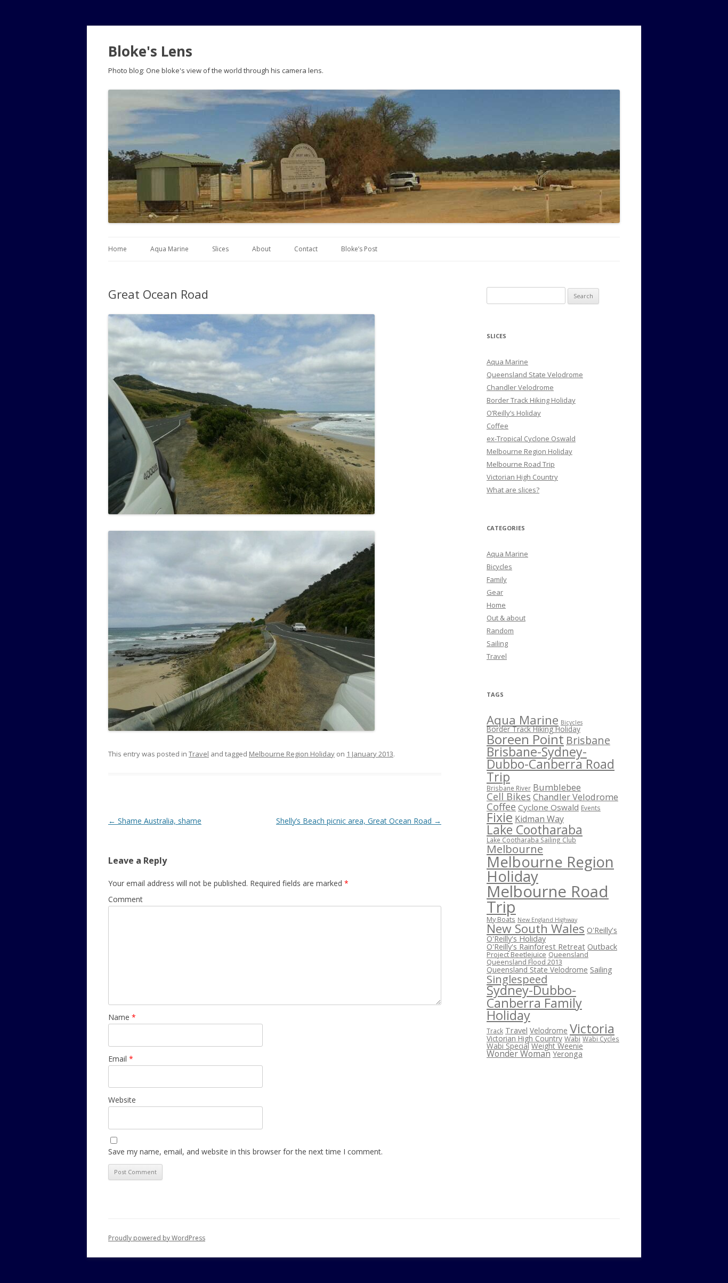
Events (591, 807)
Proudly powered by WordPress (156, 1237)
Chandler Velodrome (520, 387)
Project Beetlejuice (516, 954)
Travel (199, 754)
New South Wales (536, 928)
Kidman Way (539, 819)
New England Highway (547, 919)
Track (495, 1030)
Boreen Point (525, 739)
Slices (220, 248)
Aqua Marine (169, 248)
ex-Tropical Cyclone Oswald (531, 438)
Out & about (506, 618)
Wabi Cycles (601, 1038)
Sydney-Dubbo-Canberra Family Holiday (534, 1003)
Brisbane (588, 740)
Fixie (500, 817)
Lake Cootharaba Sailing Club (531, 839)
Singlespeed (517, 978)
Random (500, 630)
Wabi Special (508, 1046)
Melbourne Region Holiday (292, 754)
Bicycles (499, 566)
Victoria (592, 1028)
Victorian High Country (522, 477)
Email (120, 1059)
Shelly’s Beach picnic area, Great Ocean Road (358, 821)
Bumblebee (557, 787)
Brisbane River (509, 788)
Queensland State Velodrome (535, 374)
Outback (602, 946)
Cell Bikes (509, 796)
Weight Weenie (557, 1046)
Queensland (568, 954)
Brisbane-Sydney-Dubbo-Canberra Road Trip (550, 764)
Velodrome (549, 1030)
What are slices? (513, 490)
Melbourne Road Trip (521, 464)
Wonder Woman (519, 1053)
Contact (306, 248)
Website (122, 1100)
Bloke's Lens (150, 51)
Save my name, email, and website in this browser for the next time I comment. (245, 1151)
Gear (495, 592)
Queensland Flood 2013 (524, 962)
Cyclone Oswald (548, 807)
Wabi (572, 1038)
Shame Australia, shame (154, 821)
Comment (125, 899)
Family (497, 579)
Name (122, 1017)
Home (117, 248)
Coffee (497, 426)
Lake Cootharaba (535, 829)
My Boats (501, 919)
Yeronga (568, 1053)
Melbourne (515, 848)
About (261, 248)
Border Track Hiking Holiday (531, 400)
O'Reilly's (602, 930)
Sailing (497, 643)
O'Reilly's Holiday (516, 938)
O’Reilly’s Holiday (514, 413)
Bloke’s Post (359, 248)
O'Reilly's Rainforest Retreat (536, 946)
